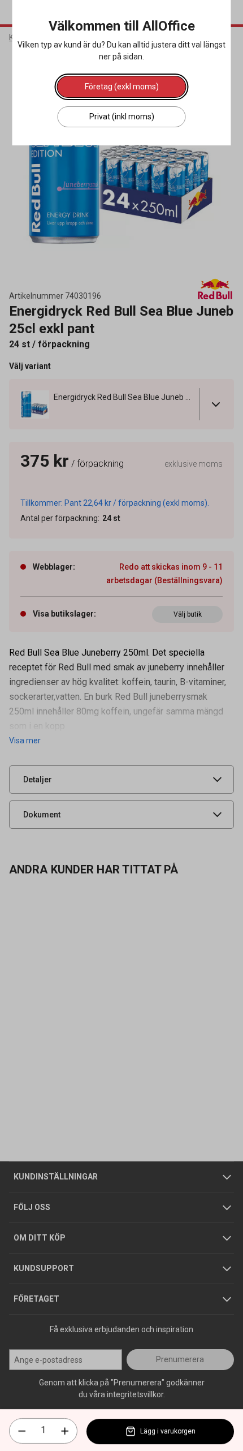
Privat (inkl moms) (121, 116)
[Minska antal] (22, 1431)
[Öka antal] (65, 1431)
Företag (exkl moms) (122, 86)
